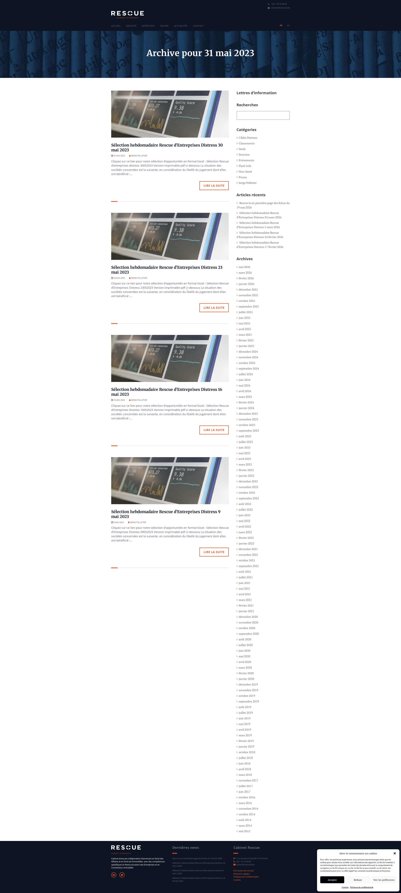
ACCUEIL (116, 25)
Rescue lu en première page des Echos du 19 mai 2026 (197, 858)
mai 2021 (244, 588)
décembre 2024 (248, 351)
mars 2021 (245, 600)
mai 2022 (244, 521)
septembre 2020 (249, 634)
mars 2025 (245, 334)
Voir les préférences (384, 879)
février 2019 (246, 741)
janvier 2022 (246, 543)
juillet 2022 (246, 509)
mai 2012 (244, 831)
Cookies (345, 887)
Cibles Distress (248, 137)
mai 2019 (244, 724)
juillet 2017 (246, 786)
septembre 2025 (249, 306)
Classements (247, 143)
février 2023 (246, 470)
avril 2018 (245, 769)
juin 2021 (244, 583)
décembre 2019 (248, 684)
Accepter (332, 879)
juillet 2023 (246, 442)
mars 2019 (245, 735)
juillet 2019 (246, 712)
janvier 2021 (246, 611)
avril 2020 (245, 662)
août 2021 (245, 571)
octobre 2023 (247, 425)
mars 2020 (245, 667)
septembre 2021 (249, 566)
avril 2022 (245, 526)
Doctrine (244, 154)
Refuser (358, 879)
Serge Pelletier (248, 183)
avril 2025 (245, 329)
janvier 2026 (246, 284)
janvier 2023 (246, 476)
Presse (243, 177)
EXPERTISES (148, 25)
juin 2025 (244, 318)
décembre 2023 (248, 413)
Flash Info (245, 166)
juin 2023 (244, 447)
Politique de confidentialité (361, 887)
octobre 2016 (247, 797)
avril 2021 (245, 594)
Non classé (245, 171)
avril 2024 (245, 391)
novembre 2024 (248, 357)
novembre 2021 (248, 555)
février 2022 (246, 538)
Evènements (246, 160)
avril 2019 (245, 729)
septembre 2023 (249, 430)
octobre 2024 (247, 363)
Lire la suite (214, 185)
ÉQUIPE (164, 25)
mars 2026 (245, 272)
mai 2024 (244, 385)
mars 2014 (245, 825)
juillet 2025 (246, 312)
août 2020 (245, 639)
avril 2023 (245, 459)
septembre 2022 (249, 498)
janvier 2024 (246, 408)
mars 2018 (245, 775)
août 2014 (245, 820)
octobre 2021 (247, 560)
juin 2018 (244, 763)
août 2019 (245, 707)
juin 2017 (244, 791)
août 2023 (245, 436)
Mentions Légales (241, 873)
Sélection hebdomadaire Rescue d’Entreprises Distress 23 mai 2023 (166, 270)
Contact (198, 25)
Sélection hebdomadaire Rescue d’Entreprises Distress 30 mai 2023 (167, 147)
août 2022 (245, 504)
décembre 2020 (248, 617)
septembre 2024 (249, 368)
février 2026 (246, 278)
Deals (242, 149)
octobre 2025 (247, 301)
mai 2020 (244, 656)
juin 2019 (244, 718)
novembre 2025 (248, 295)
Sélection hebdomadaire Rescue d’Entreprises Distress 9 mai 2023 (165, 514)
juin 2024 (244, 380)
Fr (281, 25)
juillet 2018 (246, 758)
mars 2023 (245, 464)
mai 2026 (244, 267)
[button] (394, 853)
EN (288, 25)
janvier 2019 (246, 746)
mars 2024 (245, 397)
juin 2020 (244, 650)
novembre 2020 (248, 622)
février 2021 (246, 605)
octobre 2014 (247, 814)
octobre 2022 (247, 492)
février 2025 (246, 340)
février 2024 (246, 402)
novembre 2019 (248, 690)
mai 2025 (244, 323)
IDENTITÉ (131, 25)
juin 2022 (244, 515)
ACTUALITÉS (181, 25)
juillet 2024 (246, 374)
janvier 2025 (246, 346)
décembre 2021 (248, 549)
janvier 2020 (246, 679)
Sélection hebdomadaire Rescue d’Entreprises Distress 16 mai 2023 (166, 392)
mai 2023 (244, 453)
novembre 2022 (248, 487)
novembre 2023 (248, 419)
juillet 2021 (246, 577)
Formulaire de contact (243, 870)
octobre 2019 (247, 696)
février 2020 (246, 673)
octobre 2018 (247, 752)
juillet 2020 (246, 645)
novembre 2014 (248, 808)
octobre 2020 (247, 628)
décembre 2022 (248, 481)
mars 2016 (245, 803)
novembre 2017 (248, 780)
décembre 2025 (248, 289)
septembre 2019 (249, 701)
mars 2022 (245, 532)
